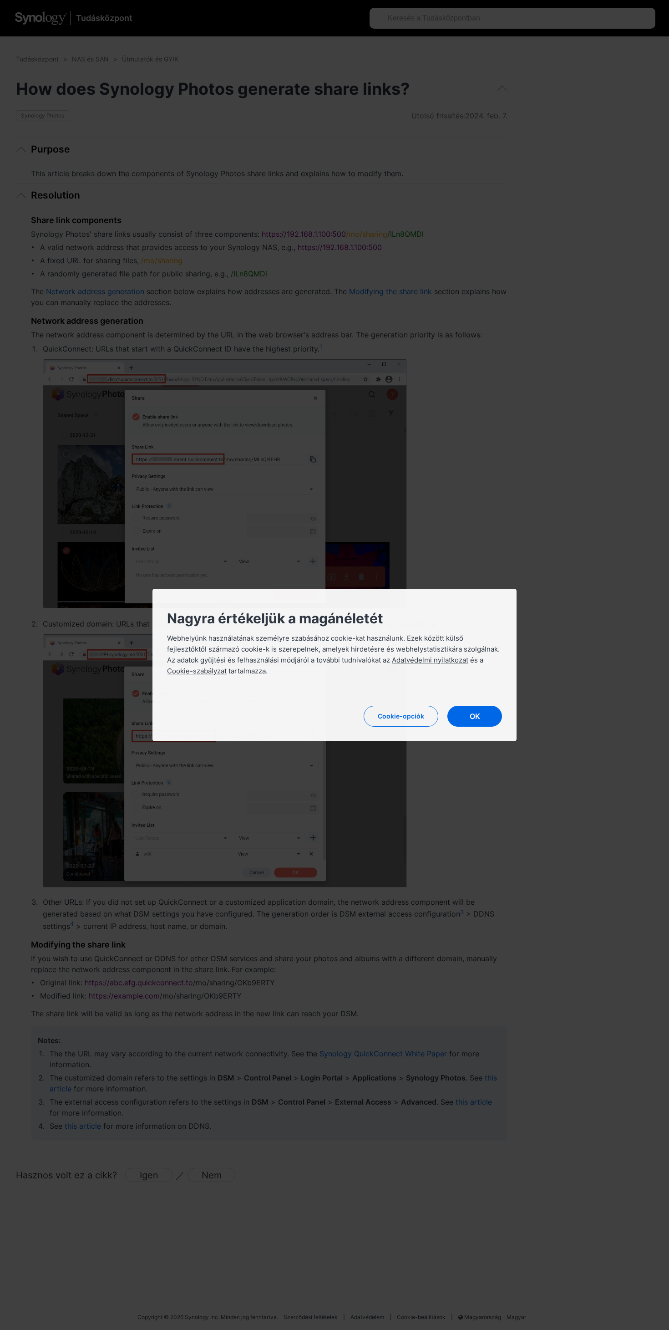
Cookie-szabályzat (197, 671)
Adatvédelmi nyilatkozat (430, 660)
